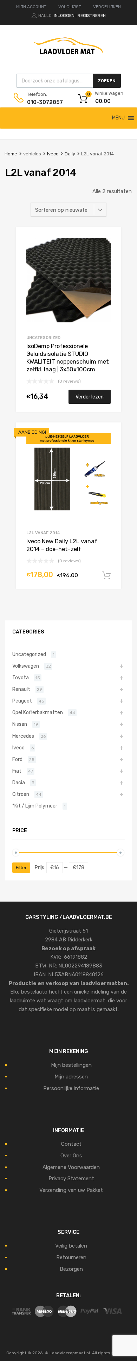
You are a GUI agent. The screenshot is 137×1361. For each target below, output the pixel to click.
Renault (21, 689)
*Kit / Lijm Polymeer (34, 806)
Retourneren (71, 1257)
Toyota (20, 677)
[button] (118, 118)
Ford (17, 759)
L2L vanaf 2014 (43, 532)
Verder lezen (90, 397)
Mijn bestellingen (71, 1065)
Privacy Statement (71, 1178)
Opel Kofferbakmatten (37, 712)
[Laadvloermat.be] (68, 58)
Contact (71, 1144)
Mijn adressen (71, 1077)
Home (11, 153)
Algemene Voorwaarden (71, 1167)
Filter (21, 867)
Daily (70, 153)
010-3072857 (44, 102)
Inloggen (64, 15)
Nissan (19, 724)
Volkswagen (25, 666)
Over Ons (71, 1155)
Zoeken (107, 80)
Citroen (20, 794)
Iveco (53, 153)
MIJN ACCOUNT (31, 6)
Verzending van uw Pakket (71, 1190)
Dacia (18, 782)
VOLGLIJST (69, 6)
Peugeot (22, 701)
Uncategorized (43, 337)
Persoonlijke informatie (71, 1088)
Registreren (92, 15)
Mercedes (23, 736)
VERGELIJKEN (107, 6)
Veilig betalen (71, 1246)
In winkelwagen (106, 575)
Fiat (16, 771)
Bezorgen (71, 1269)
